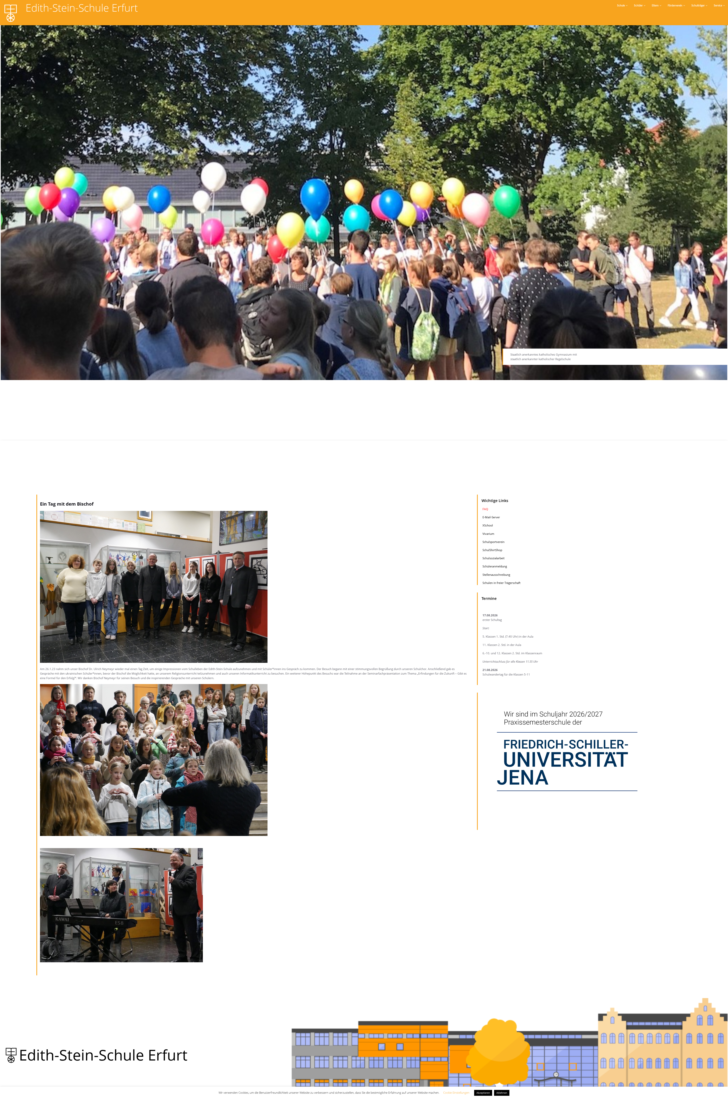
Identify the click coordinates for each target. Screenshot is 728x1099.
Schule (621, 5)
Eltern (655, 5)
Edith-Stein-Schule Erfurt (82, 8)
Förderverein (675, 5)
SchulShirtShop (492, 550)
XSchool (487, 525)
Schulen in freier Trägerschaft (501, 582)
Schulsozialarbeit (493, 558)
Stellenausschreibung (496, 574)
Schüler (638, 5)
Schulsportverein (493, 542)
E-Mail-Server (491, 517)
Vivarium (488, 533)
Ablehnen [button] (501, 1092)
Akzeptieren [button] (483, 1092)
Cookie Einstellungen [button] (456, 1092)
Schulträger (698, 5)
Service (718, 5)
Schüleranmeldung (494, 566)
